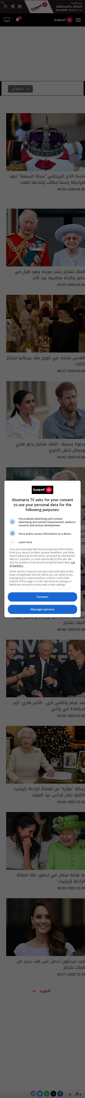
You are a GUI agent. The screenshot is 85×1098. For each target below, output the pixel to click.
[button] (42, 542)
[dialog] (42, 549)
